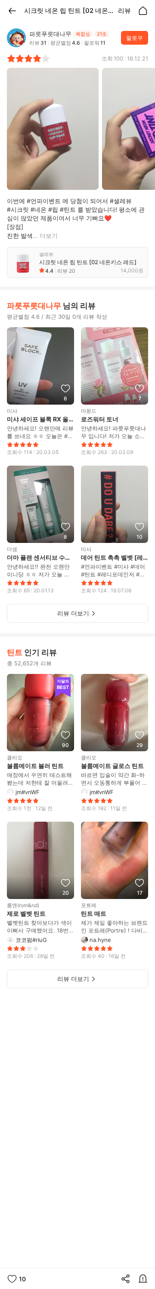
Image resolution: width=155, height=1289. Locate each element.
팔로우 (134, 37)
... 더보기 (45, 235)
